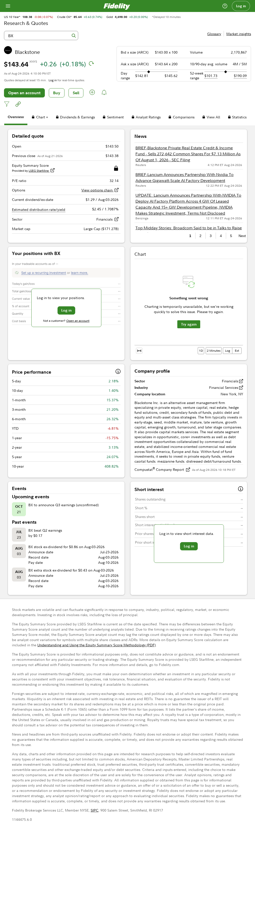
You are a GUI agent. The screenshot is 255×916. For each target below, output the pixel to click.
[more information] (118, 372)
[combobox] (41, 35)
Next (241, 236)
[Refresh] (91, 63)
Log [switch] (227, 350)
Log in (241, 6)
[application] (188, 307)
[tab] (16, 117)
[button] (92, 92)
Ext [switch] (237, 350)
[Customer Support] (225, 6)
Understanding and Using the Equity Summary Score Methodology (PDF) (96, 645)
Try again (188, 324)
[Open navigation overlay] (8, 6)
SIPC (94, 810)
